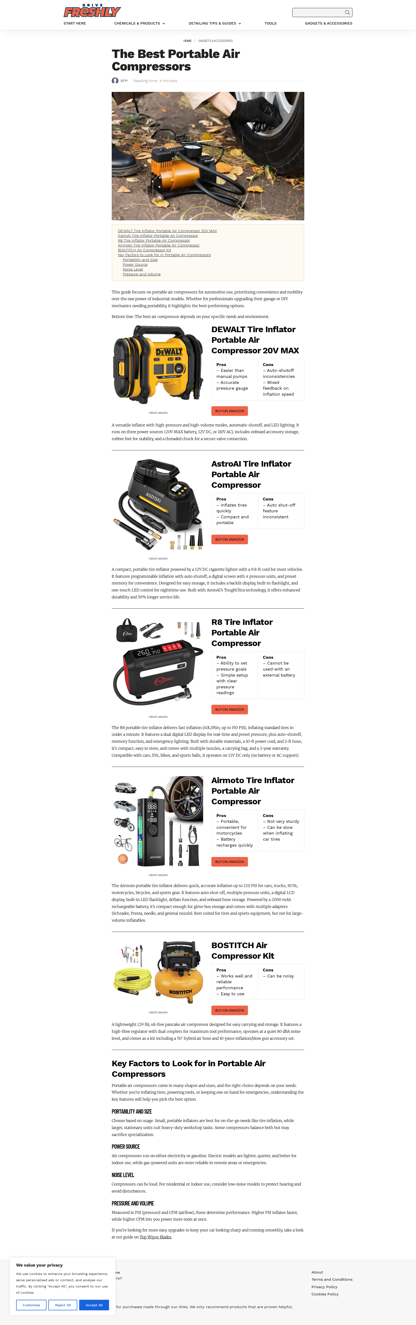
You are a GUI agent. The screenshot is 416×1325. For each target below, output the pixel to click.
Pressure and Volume (142, 274)
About (317, 1272)
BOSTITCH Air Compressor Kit (144, 250)
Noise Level (133, 269)
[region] (63, 1286)
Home (187, 41)
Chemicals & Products (137, 23)
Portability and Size (140, 259)
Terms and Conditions (332, 1279)
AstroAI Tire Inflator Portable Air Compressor (158, 235)
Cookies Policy (325, 1294)
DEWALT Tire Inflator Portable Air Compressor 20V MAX (167, 230)
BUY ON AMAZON (229, 411)
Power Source (135, 264)
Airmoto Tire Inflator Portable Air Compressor (159, 245)
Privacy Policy (325, 1287)
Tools (271, 23)
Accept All (94, 1305)
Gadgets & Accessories (328, 23)
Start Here (75, 23)
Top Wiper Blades (155, 1237)
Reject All (63, 1305)
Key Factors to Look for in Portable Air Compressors (164, 255)
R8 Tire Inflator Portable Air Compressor (154, 240)
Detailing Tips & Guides (212, 23)
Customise (31, 1305)
